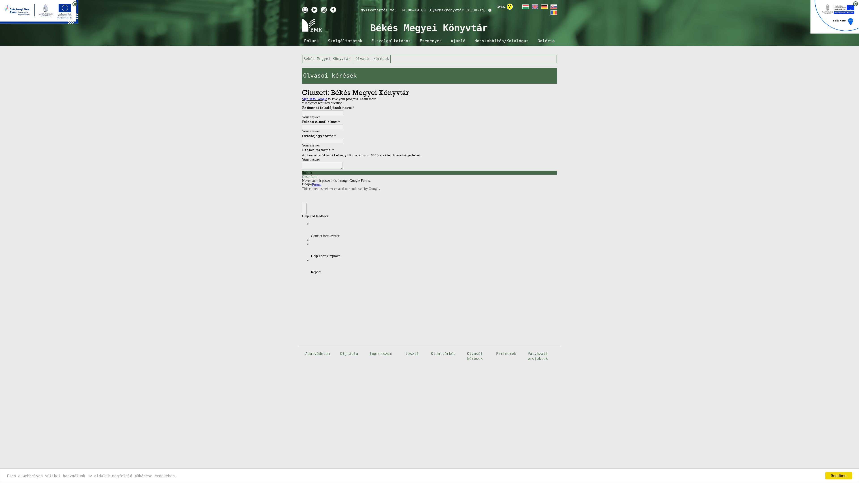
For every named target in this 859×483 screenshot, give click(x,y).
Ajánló (458, 41)
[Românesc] (553, 12)
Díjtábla (349, 354)
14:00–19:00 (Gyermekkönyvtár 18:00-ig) (443, 10)
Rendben (838, 475)
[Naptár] (305, 10)
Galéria (546, 41)
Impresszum (380, 354)
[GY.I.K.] (501, 6)
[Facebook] (333, 10)
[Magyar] (525, 6)
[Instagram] (324, 10)
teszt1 (412, 354)
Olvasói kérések (372, 59)
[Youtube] (314, 10)
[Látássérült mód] (510, 7)
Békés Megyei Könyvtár (327, 59)
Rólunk (311, 41)
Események (431, 41)
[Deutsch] (544, 6)
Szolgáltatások (345, 41)
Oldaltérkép (443, 354)
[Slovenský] (553, 6)
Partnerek (506, 354)
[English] (534, 6)
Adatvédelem (317, 354)
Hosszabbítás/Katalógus (501, 41)
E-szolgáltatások (391, 41)
